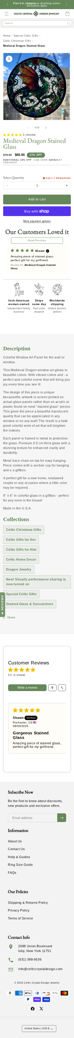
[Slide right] (46, 127)
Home (6, 35)
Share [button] (11, 617)
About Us (15, 841)
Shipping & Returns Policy (28, 902)
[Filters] (52, 687)
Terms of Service (20, 918)
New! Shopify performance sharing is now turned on (36, 582)
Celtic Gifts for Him (21, 549)
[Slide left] (28, 127)
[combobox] (37, 23)
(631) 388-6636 (29, 959)
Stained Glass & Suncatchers (29, 604)
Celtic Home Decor (21, 559)
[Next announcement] (66, 4)
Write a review (27, 687)
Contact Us (16, 849)
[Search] (69, 23)
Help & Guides (19, 857)
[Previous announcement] (7, 4)
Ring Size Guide (20, 864)
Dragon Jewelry (18, 569)
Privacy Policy (19, 910)
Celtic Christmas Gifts (17, 40)
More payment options (37, 221)
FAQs (12, 872)
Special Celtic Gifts (26, 35)
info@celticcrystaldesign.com (40, 969)
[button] (6, 13)
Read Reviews (37, 240)
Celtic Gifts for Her (21, 539)
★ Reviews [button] (2, 604)
